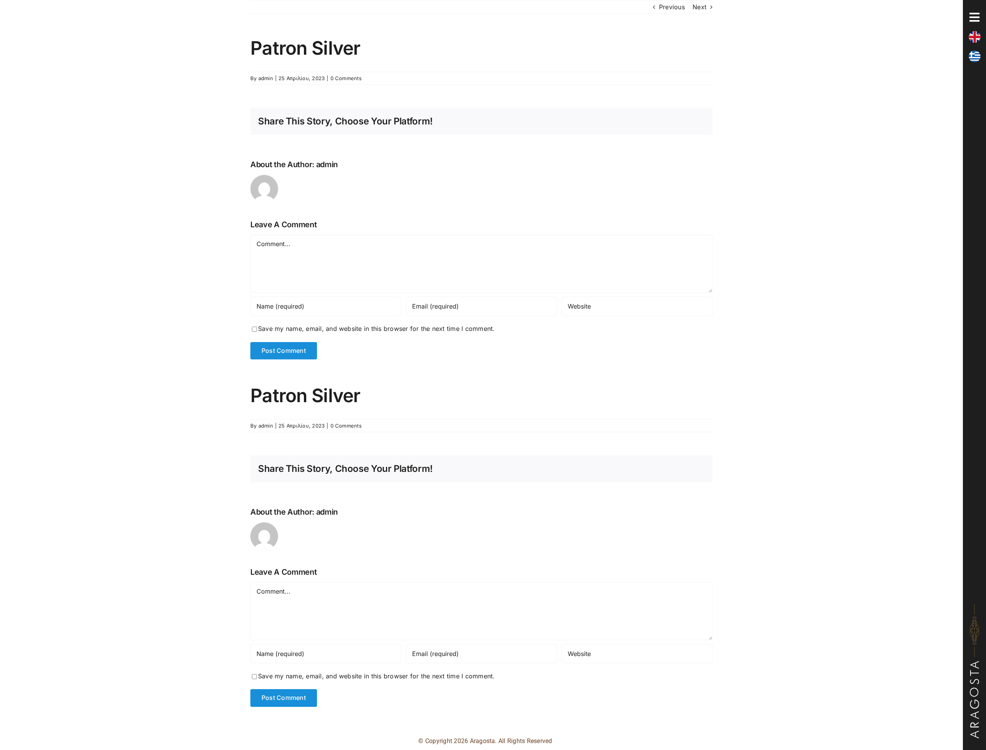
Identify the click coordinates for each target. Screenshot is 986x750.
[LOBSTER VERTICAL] (974, 607)
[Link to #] (974, 17)
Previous (672, 7)
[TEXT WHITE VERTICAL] (974, 664)
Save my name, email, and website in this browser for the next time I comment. (376, 328)
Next (699, 7)
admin (265, 78)
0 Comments (346, 78)
